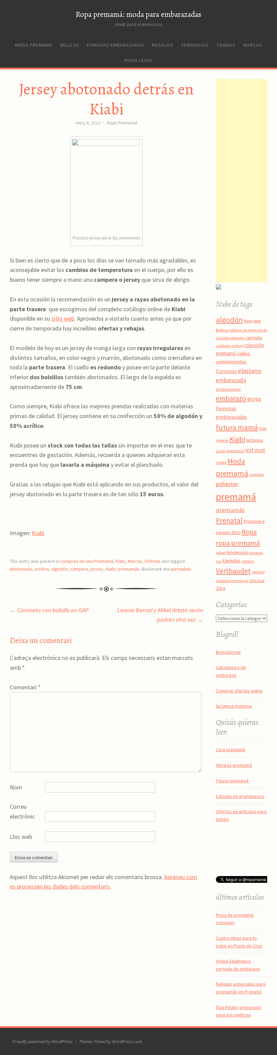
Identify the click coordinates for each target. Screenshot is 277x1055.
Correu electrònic (22, 811)
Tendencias (195, 45)
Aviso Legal (138, 60)
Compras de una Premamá (86, 561)
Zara (220, 588)
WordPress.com (127, 1041)
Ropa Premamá (122, 123)
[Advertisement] (246, 180)
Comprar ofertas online (239, 691)
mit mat (255, 450)
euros (254, 399)
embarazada (231, 380)
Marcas (252, 45)
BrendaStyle (228, 652)
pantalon (256, 474)
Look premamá (230, 450)
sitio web (62, 318)
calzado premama (230, 338)
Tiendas (226, 45)
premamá (236, 496)
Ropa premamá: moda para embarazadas (138, 14)
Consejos (226, 371)
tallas (221, 552)
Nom (16, 787)
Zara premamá (230, 750)
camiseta (254, 338)
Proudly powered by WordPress (42, 1041)
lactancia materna (234, 706)
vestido (258, 571)
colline (243, 353)
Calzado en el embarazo (240, 796)
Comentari (25, 687)
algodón (59, 569)
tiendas (232, 560)
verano (248, 561)
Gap (263, 428)
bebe (257, 321)
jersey (97, 569)
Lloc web (21, 837)
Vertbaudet (233, 570)
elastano (249, 371)
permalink (181, 569)
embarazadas (228, 389)
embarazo (231, 398)
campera (79, 569)
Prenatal (229, 520)
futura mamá (237, 427)
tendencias (237, 552)
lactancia (254, 440)
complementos (231, 362)
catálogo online (229, 345)
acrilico (41, 569)
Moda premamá (33, 45)
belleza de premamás (248, 329)
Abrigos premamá (234, 765)
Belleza (69, 45)
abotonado (21, 569)
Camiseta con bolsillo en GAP (49, 610)
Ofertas (152, 561)
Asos (248, 321)
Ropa (249, 531)
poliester (227, 484)
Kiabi (38, 533)
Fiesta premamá (232, 781)
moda (221, 462)
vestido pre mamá (232, 580)
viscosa (257, 580)
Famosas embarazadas (115, 45)
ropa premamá (238, 542)
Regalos (162, 45)
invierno (222, 440)
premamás (129, 569)
